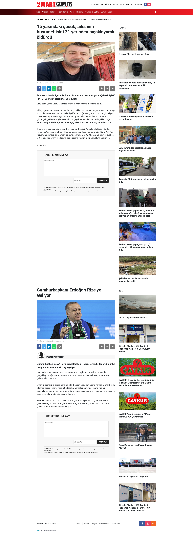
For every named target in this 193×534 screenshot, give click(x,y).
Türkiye (53, 12)
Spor (72, 12)
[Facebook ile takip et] (145, 4)
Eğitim (96, 12)
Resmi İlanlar (63, 12)
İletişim (94, 524)
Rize (38, 12)
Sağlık (110, 12)
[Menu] (155, 12)
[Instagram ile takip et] (149, 4)
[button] (101, 88)
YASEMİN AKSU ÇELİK (55, 357)
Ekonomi (79, 12)
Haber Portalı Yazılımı (48, 531)
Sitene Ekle (116, 524)
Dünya (103, 12)
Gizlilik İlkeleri (104, 524)
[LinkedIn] (49, 88)
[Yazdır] (59, 88)
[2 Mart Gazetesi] (54, 4)
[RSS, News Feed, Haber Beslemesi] (153, 523)
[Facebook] (39, 88)
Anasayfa (43, 19)
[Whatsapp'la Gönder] (54, 88)
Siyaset (88, 12)
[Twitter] (44, 88)
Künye (86, 524)
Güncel (45, 12)
